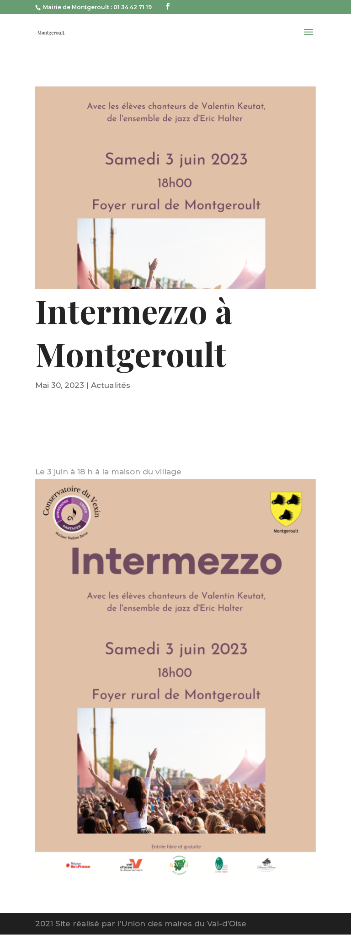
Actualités (110, 385)
